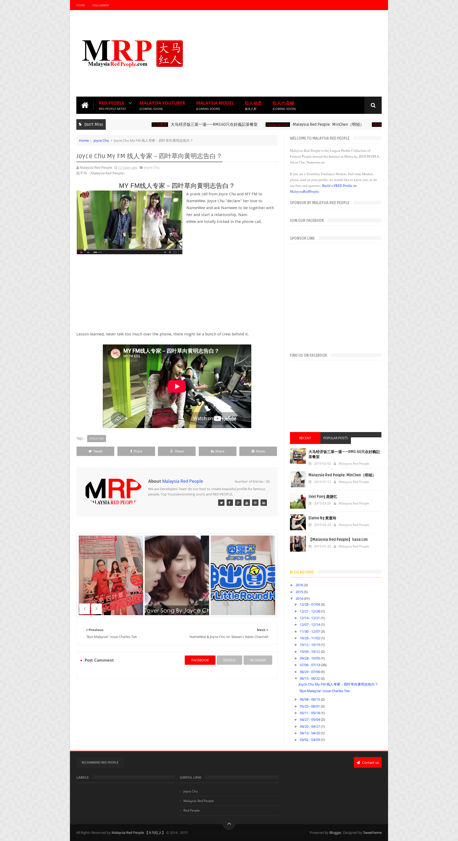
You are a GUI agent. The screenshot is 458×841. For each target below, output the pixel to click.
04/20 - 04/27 (310, 726)
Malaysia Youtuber (162, 105)
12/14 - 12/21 (310, 617)
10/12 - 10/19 (310, 644)
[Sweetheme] (221, 502)
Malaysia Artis (260, 124)
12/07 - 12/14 (310, 624)
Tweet (98, 451)
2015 (300, 591)
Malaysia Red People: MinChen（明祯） (310, 124)
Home (80, 5)
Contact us (370, 762)
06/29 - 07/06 (310, 671)
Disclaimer (100, 5)
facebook (200, 660)
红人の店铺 (284, 105)
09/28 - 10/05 (310, 658)
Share (137, 451)
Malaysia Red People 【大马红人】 (138, 832)
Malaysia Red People (371, 124)
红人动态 (253, 105)
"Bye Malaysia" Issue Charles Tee (324, 690)
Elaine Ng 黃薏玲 (322, 518)
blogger (258, 660)
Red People (112, 105)
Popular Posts (335, 438)
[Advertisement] (285, 53)
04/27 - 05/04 (310, 719)
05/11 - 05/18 (310, 712)
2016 (300, 585)
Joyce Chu (101, 140)
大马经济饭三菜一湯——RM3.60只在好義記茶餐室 (196, 124)
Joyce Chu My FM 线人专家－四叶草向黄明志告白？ (338, 684)
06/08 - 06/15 (310, 699)
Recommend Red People (100, 762)
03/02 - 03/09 (310, 739)
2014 (300, 598)
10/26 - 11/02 (310, 638)
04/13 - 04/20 (310, 733)
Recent (305, 438)
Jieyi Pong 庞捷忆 (323, 496)
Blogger (335, 832)
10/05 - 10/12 (310, 651)
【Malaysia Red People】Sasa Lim (338, 539)
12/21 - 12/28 (310, 611)
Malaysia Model (215, 105)
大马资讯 (142, 124)
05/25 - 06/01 (310, 706)
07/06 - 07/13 (310, 664)
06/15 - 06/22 (310, 678)
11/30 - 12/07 (310, 631)
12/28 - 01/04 (310, 604)
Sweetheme (372, 832)
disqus (229, 660)
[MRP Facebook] (230, 502)
